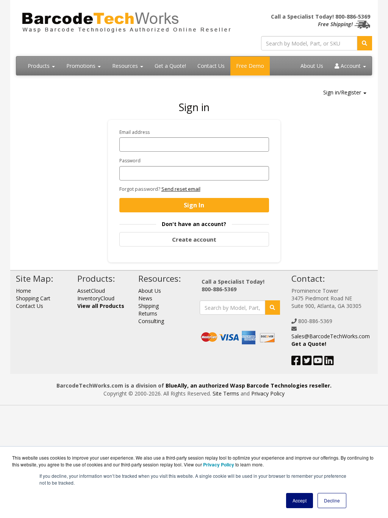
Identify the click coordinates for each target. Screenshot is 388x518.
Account (350, 65)
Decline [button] (332, 500)
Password (130, 160)
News (145, 298)
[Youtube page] (318, 362)
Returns (147, 313)
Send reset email (180, 188)
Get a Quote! (170, 65)
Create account (194, 239)
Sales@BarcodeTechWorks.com (330, 336)
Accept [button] (300, 500)
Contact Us (211, 65)
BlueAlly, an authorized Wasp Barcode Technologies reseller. (249, 385)
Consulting (151, 321)
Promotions (81, 65)
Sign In (194, 205)
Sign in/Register (343, 92)
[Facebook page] (296, 362)
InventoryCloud (95, 298)
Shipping (148, 305)
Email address (134, 132)
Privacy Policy (268, 393)
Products (39, 65)
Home (23, 290)
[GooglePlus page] (340, 362)
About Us (311, 65)
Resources (125, 65)
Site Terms (226, 393)
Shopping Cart (33, 298)
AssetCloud (91, 290)
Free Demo (250, 65)
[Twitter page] (307, 362)
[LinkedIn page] (329, 362)
